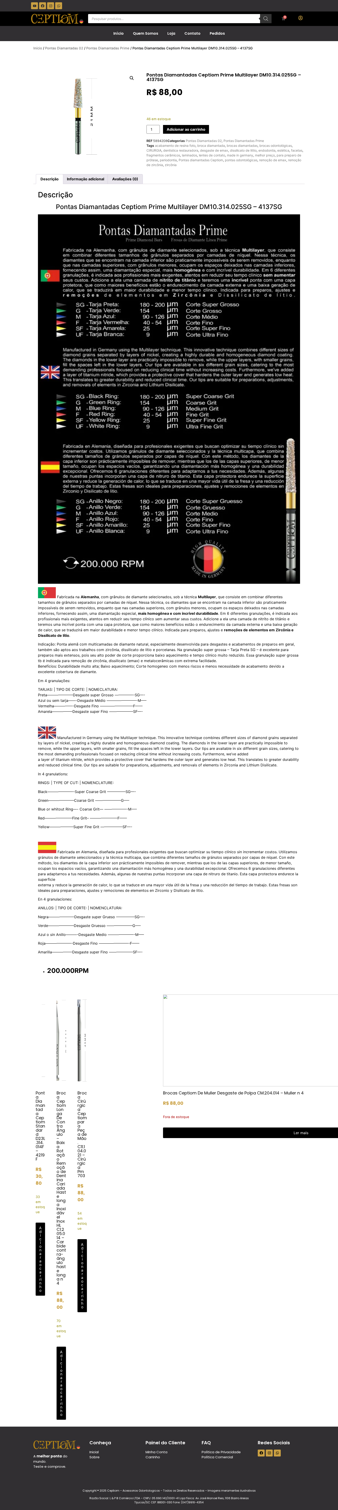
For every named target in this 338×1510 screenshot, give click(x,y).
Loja (171, 33)
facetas (296, 150)
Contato (192, 33)
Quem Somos (145, 33)
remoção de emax (272, 160)
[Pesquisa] (266, 18)
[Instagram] (50, 5)
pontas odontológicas (241, 160)
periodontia (168, 160)
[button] (132, 78)
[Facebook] (42, 5)
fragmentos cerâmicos (163, 155)
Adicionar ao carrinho (186, 129)
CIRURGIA (153, 150)
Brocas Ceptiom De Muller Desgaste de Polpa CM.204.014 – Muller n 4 (233, 1093)
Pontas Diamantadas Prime (107, 48)
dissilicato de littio (243, 150)
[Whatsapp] (58, 5)
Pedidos (217, 33)
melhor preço (265, 155)
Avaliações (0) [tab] (125, 179)
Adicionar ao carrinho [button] (40, 1259)
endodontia (266, 150)
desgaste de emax (214, 150)
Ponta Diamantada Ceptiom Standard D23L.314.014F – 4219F (40, 1126)
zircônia (171, 165)
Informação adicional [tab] (85, 179)
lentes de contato (212, 155)
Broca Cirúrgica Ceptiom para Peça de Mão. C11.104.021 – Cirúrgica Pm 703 (82, 1134)
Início (118, 33)
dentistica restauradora (180, 150)
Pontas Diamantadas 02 (64, 48)
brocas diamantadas (242, 145)
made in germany (240, 155)
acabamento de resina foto (175, 145)
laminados (189, 155)
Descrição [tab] (49, 179)
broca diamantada (211, 145)
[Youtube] (34, 5)
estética (283, 150)
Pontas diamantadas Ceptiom (201, 160)
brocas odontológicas (275, 145)
